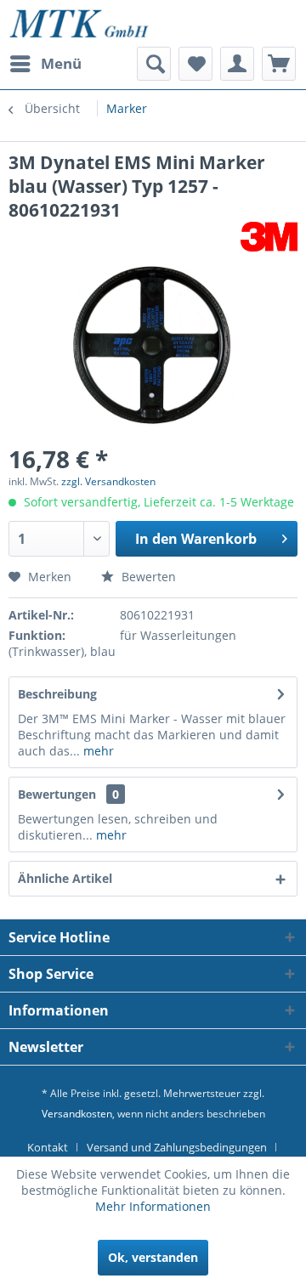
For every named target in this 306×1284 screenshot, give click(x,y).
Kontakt (47, 1147)
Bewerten (147, 576)
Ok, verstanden (153, 1257)
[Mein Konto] (237, 64)
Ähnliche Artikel (65, 878)
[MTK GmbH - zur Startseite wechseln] (79, 23)
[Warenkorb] (279, 64)
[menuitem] (45, 64)
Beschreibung (57, 694)
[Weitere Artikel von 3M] (269, 237)
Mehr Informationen (153, 1206)
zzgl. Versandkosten (108, 481)
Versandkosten (77, 1113)
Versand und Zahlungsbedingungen (177, 1147)
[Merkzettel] (195, 64)
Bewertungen (57, 794)
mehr (97, 751)
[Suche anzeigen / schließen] (154, 64)
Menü (61, 63)
